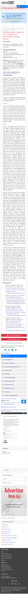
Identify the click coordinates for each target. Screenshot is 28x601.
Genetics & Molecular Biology (10, 535)
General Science (6, 533)
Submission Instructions (6, 556)
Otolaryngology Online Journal (10, 73)
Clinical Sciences (6, 529)
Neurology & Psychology (9, 542)
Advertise (7, 392)
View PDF (9, 343)
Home (2, 552)
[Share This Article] (4, 350)
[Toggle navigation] (25, 2)
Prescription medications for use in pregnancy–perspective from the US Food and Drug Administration (14, 310)
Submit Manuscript (10, 377)
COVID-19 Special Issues (11, 395)
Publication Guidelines (6, 558)
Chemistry (5, 524)
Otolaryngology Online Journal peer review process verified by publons (14, 410)
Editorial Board (9, 359)
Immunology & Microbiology (10, 537)
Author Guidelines (9, 363)
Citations (7, 374)
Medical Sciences (7, 540)
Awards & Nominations (14, 339)
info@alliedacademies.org (10, 577)
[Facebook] (9, 584)
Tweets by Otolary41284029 (8, 518)
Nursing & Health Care (8, 544)
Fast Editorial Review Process (12, 367)
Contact (3, 560)
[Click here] (14, 407)
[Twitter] (12, 584)
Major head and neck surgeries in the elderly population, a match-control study (15, 288)
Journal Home (5, 356)
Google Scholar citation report (8, 399)
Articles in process (9, 381)
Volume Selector (9, 384)
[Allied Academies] (7, 3)
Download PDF (18, 343)
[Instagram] (19, 584)
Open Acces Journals (6, 554)
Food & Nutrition (7, 531)
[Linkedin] (15, 584)
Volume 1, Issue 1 (7, 482)
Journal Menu (5, 353)
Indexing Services (9, 388)
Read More (6, 470)
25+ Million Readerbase (14, 335)
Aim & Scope (8, 370)
